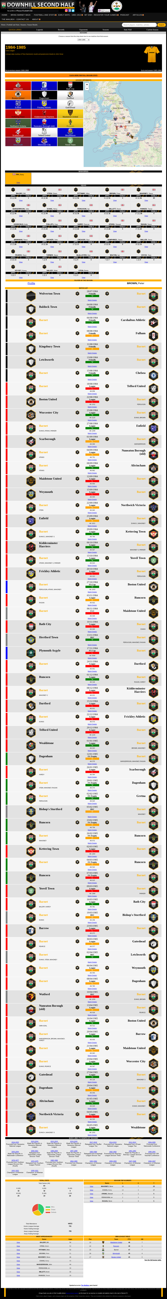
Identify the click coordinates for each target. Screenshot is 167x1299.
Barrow (44, 89)
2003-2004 (15, 1152)
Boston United (18, 98)
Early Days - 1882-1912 (69, 15)
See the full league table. (153, 1260)
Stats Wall (128, 30)
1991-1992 (132, 1151)
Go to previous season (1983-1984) (17, 70)
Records (61, 30)
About (35, 19)
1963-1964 (93, 1161)
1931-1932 (15, 1171)
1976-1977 (15, 1160)
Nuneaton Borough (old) (44, 126)
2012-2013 (132, 1142)
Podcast (124, 15)
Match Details (92, 300)
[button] (112, 112)
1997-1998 (73, 1151)
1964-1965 (73, 1161)
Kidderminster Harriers (44, 117)
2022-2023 (54, 1141)
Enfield (18, 107)
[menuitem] (4, 15)
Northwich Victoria (18, 126)
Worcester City (44, 145)
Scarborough (18, 135)
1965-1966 (54, 1160)
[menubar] (83, 17)
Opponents (83, 30)
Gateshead (70, 107)
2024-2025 (15, 1142)
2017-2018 (93, 1142)
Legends (39, 30)
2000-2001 (34, 1151)
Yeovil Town (70, 145)
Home (4, 15)
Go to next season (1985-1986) (151, 70)
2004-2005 (152, 1142)
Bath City (70, 89)
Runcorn (70, 126)
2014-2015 (113, 1142)
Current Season (152, 30)
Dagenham (44, 98)
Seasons (23, 25)
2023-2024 (34, 1141)
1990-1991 (152, 1152)
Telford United (44, 135)
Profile (31, 283)
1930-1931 (34, 1171)
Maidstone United (70, 117)
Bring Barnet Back (21, 15)
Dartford (70, 98)
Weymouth (18, 145)
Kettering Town (18, 117)
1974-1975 (34, 1161)
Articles (137, 15)
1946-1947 (152, 1161)
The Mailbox (85, 1285)
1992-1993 (113, 1152)
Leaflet (137, 166)
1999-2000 (54, 1151)
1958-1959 (113, 1161)
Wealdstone (70, 135)
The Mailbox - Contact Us (15, 19)
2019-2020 (73, 1141)
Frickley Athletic (44, 107)
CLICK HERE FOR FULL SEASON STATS (83, 75)
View (18, 182)
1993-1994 (93, 1152)
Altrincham (18, 89)
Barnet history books (72, 1293)
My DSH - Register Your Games (101, 15)
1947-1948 (132, 1161)
